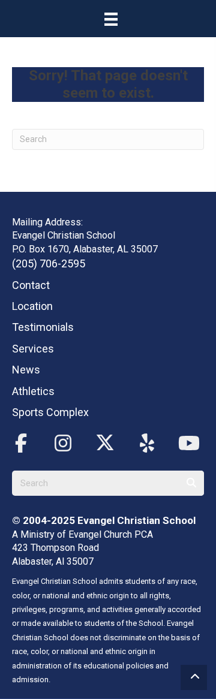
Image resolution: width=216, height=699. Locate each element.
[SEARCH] (191, 483)
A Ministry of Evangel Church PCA (82, 534)
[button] (21, 444)
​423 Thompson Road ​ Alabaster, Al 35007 (56, 554)
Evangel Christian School (136, 520)
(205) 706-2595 (48, 263)
